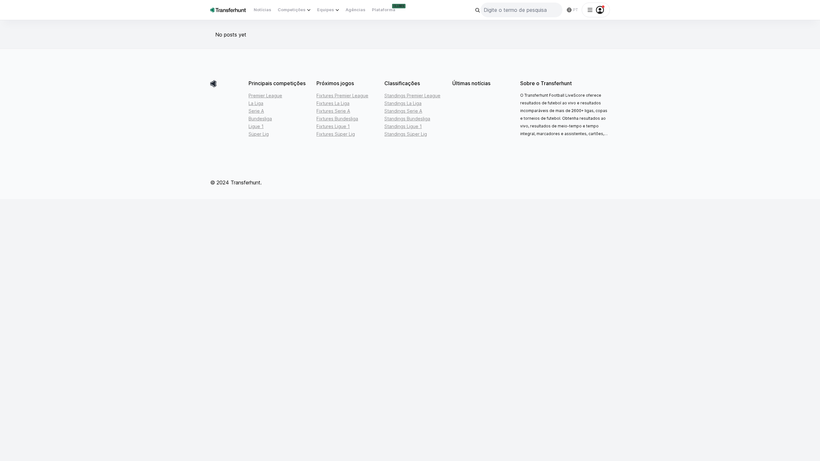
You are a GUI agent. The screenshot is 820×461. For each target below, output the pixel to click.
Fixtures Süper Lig (335, 134)
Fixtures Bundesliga (337, 118)
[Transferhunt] (226, 83)
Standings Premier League (412, 95)
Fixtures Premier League (342, 95)
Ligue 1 (256, 126)
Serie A (256, 111)
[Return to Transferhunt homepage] (228, 9)
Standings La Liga (403, 103)
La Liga (256, 103)
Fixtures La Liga (332, 103)
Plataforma (383, 9)
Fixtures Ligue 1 (333, 126)
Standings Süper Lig (405, 134)
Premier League (265, 95)
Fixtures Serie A (333, 111)
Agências (355, 9)
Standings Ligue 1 (403, 126)
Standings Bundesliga (407, 118)
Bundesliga (260, 118)
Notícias (262, 9)
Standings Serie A (403, 111)
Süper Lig (259, 134)
